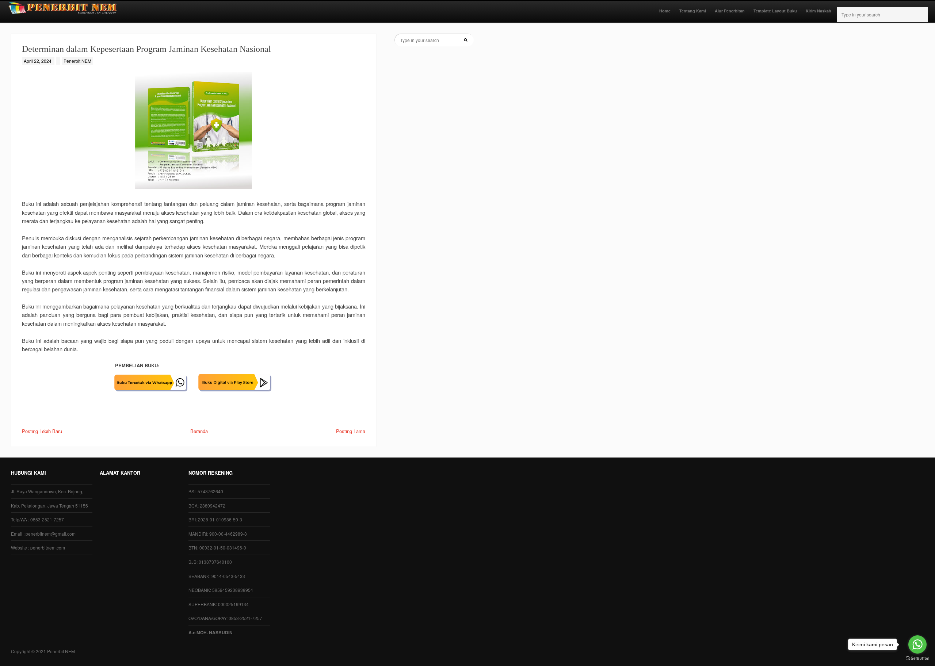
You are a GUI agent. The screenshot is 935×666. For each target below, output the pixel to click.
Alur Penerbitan (730, 11)
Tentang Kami (692, 11)
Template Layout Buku (775, 11)
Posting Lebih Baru (42, 431)
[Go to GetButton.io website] (917, 658)
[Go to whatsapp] (917, 644)
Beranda (199, 431)
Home (665, 11)
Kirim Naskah (818, 11)
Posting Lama (350, 431)
